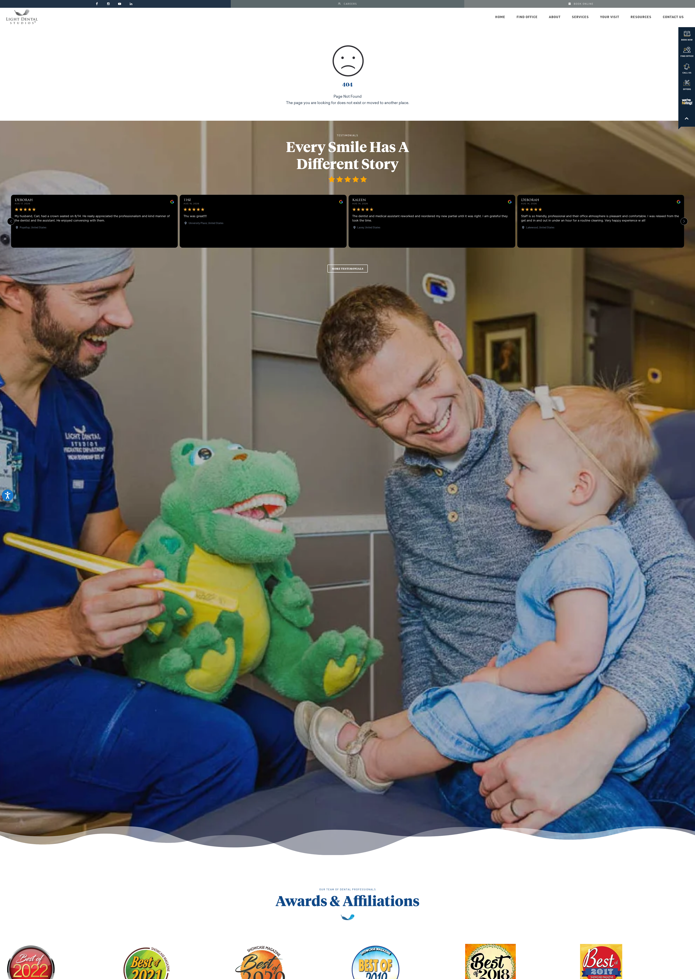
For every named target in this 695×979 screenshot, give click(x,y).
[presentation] (10, 971)
